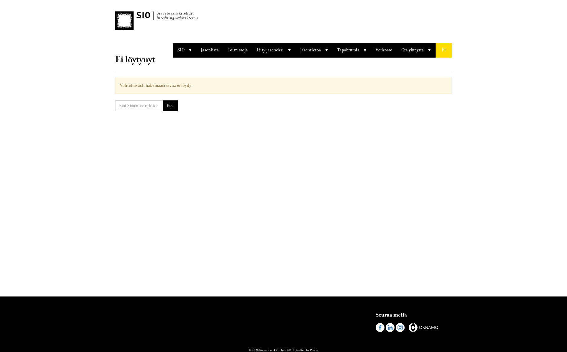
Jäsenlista (210, 50)
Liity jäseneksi (270, 50)
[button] (444, 50)
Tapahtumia (348, 50)
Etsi (170, 105)
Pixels (314, 350)
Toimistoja (238, 50)
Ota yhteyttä (412, 50)
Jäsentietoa (310, 50)
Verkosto (384, 50)
